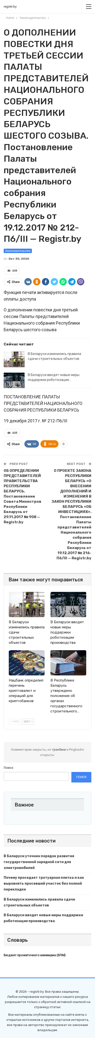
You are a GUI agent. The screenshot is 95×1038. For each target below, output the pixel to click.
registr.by (10, 6)
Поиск (8, 767)
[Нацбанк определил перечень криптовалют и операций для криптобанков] (27, 662)
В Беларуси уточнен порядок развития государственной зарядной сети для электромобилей (39, 862)
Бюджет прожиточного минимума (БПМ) (35, 955)
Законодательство (17, 250)
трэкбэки (59, 749)
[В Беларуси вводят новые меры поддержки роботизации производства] (14, 380)
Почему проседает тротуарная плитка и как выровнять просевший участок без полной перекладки (44, 883)
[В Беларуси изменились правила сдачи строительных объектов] (14, 359)
